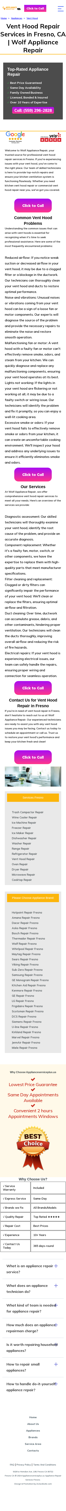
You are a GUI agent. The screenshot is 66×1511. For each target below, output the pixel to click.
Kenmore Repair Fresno (27, 990)
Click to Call (35, 8)
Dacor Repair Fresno (25, 923)
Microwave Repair (23, 874)
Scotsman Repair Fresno (28, 1011)
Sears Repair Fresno (25, 959)
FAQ (12, 1464)
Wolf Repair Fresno (24, 943)
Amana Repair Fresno (26, 917)
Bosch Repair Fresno (25, 933)
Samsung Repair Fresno (27, 975)
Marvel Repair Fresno (25, 1037)
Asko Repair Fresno (24, 928)
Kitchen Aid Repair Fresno (29, 985)
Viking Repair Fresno (25, 964)
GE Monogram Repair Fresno (30, 980)
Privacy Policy (23, 1464)
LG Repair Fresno (23, 1001)
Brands (33, 1437)
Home (4, 18)
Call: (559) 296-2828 (33, 110)
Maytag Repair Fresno (26, 954)
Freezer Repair (21, 827)
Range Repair (20, 848)
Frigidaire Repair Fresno (27, 1006)
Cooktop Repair (22, 879)
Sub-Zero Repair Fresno (27, 969)
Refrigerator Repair (24, 853)
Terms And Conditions (44, 1464)
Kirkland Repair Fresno (26, 1032)
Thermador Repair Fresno (28, 938)
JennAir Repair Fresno (26, 1042)
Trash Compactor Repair (28, 812)
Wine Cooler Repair (24, 817)
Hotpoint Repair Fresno (27, 912)
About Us (33, 1424)
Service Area (33, 1443)
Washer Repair (21, 843)
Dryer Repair (20, 869)
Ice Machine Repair (24, 822)
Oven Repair (20, 864)
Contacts (33, 1450)
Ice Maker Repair (22, 833)
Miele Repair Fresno (24, 1047)
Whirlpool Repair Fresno (27, 949)
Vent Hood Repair (23, 859)
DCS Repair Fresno (24, 1016)
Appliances (16, 18)
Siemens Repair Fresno (26, 1021)
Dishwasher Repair (24, 838)
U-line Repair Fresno (25, 1027)
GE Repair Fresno (23, 995)
